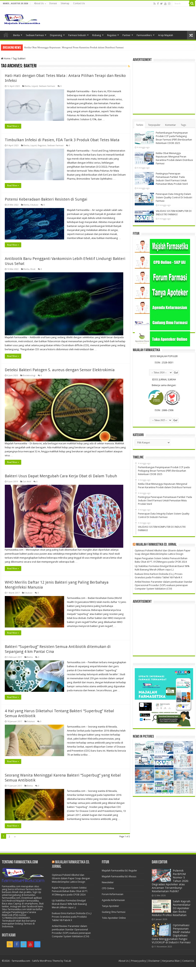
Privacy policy (138, 960)
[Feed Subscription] (129, 66)
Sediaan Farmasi (35, 35)
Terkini (139, 124)
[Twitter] (161, 3)
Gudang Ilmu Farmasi (113, 912)
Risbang (96, 35)
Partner (126, 35)
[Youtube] (165, 3)
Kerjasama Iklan (171, 960)
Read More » (13, 126)
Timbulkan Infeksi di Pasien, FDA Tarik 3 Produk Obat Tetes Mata (62, 140)
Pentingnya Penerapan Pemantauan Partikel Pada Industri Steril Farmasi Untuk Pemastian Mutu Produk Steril (80, 47)
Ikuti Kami (9, 935)
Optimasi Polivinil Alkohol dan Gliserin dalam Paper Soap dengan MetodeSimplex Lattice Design (71, 878)
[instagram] (169, 3)
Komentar (170, 124)
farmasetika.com (21, 960)
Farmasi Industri (77, 35)
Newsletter (108, 882)
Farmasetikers (144, 35)
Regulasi (111, 35)
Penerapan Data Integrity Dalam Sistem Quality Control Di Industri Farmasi (174, 197)
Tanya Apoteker (110, 906)
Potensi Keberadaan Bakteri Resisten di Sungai (46, 199)
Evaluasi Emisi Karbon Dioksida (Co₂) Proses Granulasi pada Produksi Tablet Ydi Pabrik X (71, 917)
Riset (32, 269)
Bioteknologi (29, 375)
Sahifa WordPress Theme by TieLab (51, 960)
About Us (39, 3)
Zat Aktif (27, 481)
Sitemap (65, 3)
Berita (16, 35)
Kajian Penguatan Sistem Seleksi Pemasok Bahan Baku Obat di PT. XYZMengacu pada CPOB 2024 (70, 891)
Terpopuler (154, 124)
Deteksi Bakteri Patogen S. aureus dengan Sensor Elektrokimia (60, 370)
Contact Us (79, 3)
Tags (183, 124)
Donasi (53, 3)
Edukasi (34, 205)
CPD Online (108, 888)
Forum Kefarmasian (112, 894)
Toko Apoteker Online (114, 917)
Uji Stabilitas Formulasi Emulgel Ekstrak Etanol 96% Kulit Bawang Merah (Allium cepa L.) (69, 904)
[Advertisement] (164, 88)
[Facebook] (158, 3)
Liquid (35, 86)
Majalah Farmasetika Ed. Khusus (119, 876)
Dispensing (56, 35)
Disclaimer (154, 960)
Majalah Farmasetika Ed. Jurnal (156, 545)
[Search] (192, 3)
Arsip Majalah (165, 35)
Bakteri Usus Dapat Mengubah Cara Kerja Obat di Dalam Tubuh (61, 476)
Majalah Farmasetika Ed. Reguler (119, 870)
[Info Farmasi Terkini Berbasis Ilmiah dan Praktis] (22, 18)
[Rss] (154, 3)
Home (6, 35)
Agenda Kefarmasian (113, 900)
